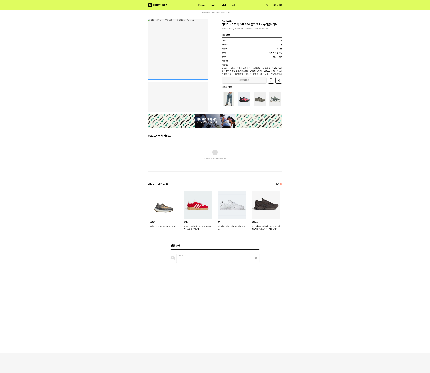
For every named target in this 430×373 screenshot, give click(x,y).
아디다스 (279, 41)
